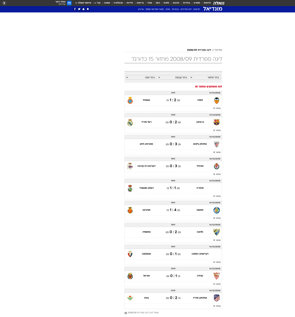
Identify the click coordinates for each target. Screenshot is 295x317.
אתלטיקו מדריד (200, 298)
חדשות (207, 3)
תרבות (176, 3)
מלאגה (200, 232)
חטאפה (200, 210)
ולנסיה (200, 100)
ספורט (197, 3)
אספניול (146, 100)
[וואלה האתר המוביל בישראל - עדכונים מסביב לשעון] (218, 3)
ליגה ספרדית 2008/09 (199, 50)
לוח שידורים (186, 9)
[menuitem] (205, 3)
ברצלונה (200, 122)
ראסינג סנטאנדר (146, 188)
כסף (158, 3)
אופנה (107, 3)
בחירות (186, 3)
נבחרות (175, 9)
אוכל (150, 3)
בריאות (140, 3)
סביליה (200, 276)
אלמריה (200, 188)
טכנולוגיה (118, 3)
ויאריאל (146, 276)
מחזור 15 (217, 108)
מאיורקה (146, 210)
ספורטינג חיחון (146, 144)
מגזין (168, 9)
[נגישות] (4, 3)
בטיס (146, 298)
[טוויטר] (79, 9)
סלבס (166, 3)
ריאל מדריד (146, 122)
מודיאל (218, 50)
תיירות (130, 3)
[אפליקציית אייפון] (83, 9)
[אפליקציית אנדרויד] (88, 9)
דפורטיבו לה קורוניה (146, 166)
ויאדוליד (200, 166)
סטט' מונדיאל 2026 (155, 9)
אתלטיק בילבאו (200, 144)
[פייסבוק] (75, 9)
